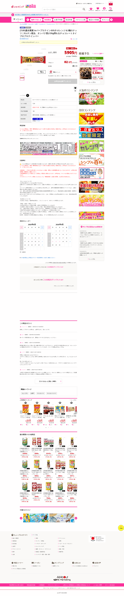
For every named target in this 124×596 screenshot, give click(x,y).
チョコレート (42, 24)
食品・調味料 (15, 538)
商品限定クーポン (37, 565)
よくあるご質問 (98, 585)
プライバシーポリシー (54, 585)
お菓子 (36, 24)
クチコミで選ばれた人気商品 (19, 568)
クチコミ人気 (80, 20)
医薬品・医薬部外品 (40, 551)
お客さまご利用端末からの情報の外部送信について (76, 585)
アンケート (96, 565)
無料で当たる (36, 20)
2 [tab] (48, 427)
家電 (60, 540)
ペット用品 (61, 546)
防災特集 (69, 20)
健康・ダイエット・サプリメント (43, 549)
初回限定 (47, 20)
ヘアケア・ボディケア (41, 543)
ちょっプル (30, 24)
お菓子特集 (58, 20)
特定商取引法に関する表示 (16, 585)
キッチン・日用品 (40, 540)
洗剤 (37, 538)
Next (76, 413)
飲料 (13, 551)
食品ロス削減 (94, 20)
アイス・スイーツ (16, 549)
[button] (28, 19)
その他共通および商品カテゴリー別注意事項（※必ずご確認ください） (38, 257)
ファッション (62, 538)
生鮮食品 (14, 540)
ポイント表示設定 (110, 585)
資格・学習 (61, 549)
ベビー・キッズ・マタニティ (65, 543)
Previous (22, 413)
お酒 (13, 554)
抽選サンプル (56, 565)
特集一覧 (14, 565)
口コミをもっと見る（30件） (48, 381)
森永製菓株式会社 (24, 39)
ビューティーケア (40, 546)
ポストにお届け (108, 20)
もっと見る (73, 400)
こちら (38, 121)
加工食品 (14, 543)
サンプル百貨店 (23, 24)
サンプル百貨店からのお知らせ (80, 565)
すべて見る (35, 535)
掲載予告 (61, 551)
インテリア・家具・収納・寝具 (43, 554)
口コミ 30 (74, 39)
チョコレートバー (51, 24)
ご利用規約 (41, 585)
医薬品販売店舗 (31, 585)
